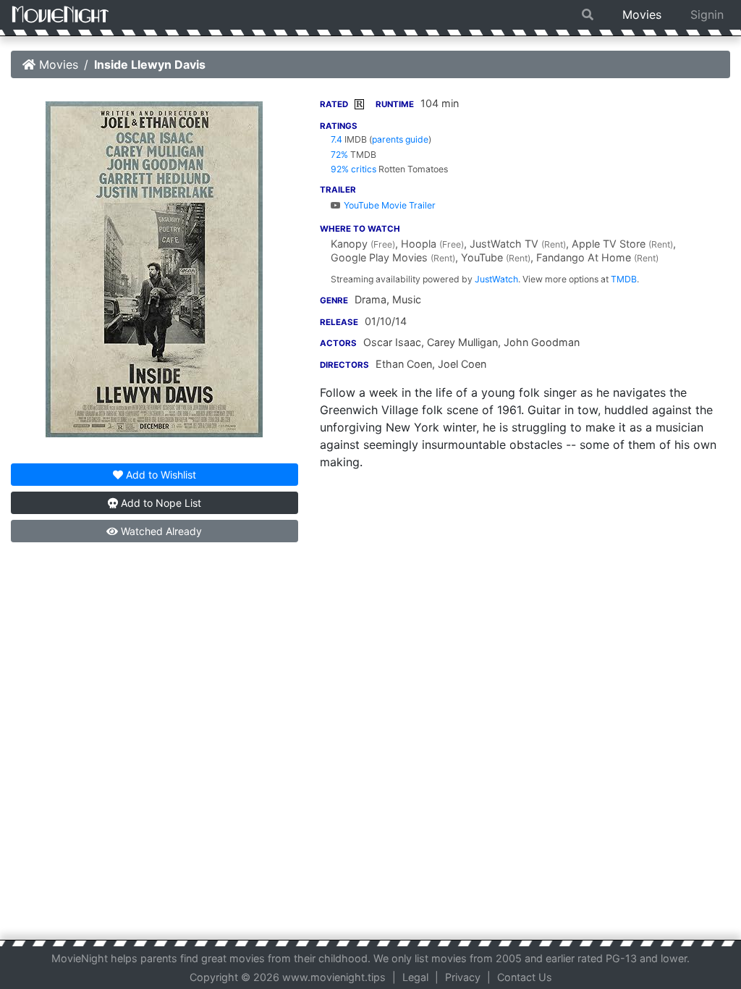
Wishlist (161, 474)
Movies (641, 14)
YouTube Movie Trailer (389, 205)
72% (339, 154)
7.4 (336, 139)
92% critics (353, 169)
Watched (160, 531)
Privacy (462, 977)
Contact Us (524, 977)
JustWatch (496, 279)
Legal (415, 977)
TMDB (624, 279)
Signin (707, 14)
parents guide (400, 139)
